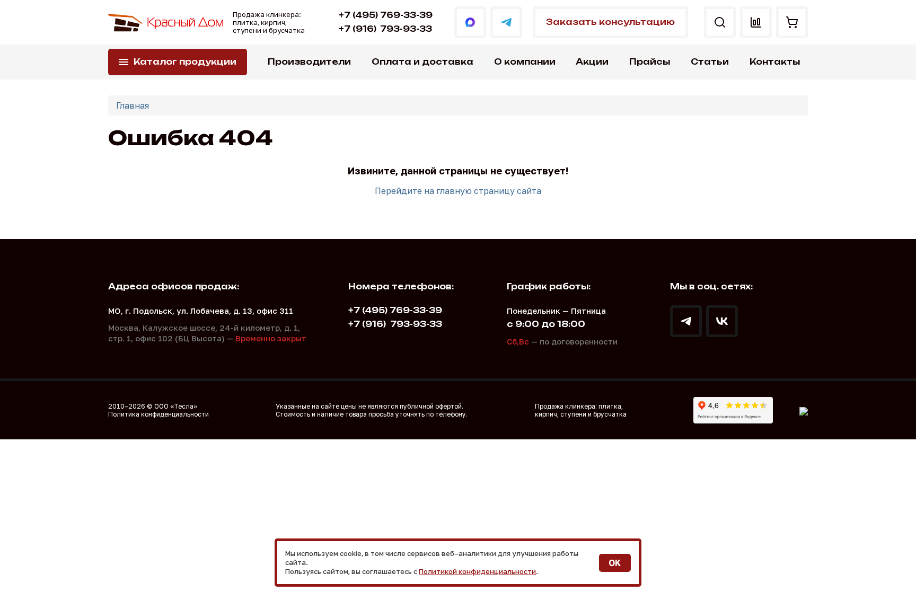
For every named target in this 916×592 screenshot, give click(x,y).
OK (615, 563)
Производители (309, 62)
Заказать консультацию (610, 22)
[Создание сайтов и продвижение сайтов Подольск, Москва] (803, 410)
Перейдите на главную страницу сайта (458, 190)
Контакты (775, 62)
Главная (132, 105)
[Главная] (166, 22)
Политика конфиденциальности (158, 414)
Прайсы (649, 62)
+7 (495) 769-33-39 (386, 15)
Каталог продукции (185, 62)
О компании (525, 62)
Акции (592, 62)
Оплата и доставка (422, 62)
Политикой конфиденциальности (477, 571)
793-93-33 (385, 29)
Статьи (710, 62)
